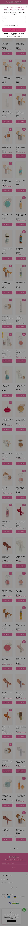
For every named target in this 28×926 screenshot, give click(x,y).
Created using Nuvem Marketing (14, 36)
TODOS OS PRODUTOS (11, 25)
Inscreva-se (14, 30)
